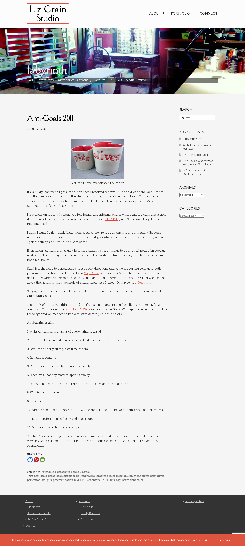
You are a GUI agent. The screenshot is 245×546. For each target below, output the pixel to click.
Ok (206, 540)
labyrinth (102, 475)
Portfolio (180, 13)
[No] (240, 540)
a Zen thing (143, 282)
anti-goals (40, 475)
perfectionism (36, 480)
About (155, 13)
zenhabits (136, 480)
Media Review (136, 80)
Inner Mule (87, 475)
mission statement (128, 475)
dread (51, 475)
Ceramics (87, 519)
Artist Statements (39, 513)
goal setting (64, 475)
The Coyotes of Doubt (196, 154)
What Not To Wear (77, 309)
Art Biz (100, 80)
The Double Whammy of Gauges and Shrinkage (198, 162)
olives (160, 475)
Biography (33, 507)
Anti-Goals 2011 (50, 118)
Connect (209, 13)
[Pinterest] (36, 459)
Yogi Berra (91, 273)
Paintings (87, 507)
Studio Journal (80, 472)
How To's (115, 80)
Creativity (84, 80)
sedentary (93, 480)
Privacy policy (223, 540)
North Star (149, 475)
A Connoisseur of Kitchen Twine (194, 172)
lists (112, 475)
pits (49, 480)
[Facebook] (30, 459)
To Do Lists (108, 480)
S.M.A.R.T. (111, 219)
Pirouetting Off (192, 139)
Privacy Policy (194, 501)
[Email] (42, 459)
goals (76, 475)
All (31, 80)
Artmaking (66, 80)
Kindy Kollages (90, 513)
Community (45, 80)
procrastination (63, 480)
